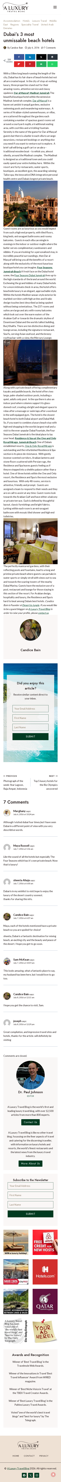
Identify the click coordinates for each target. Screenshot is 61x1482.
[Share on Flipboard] (19, 64)
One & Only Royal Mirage (38, 445)
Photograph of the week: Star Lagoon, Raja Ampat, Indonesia (15, 782)
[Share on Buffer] (52, 57)
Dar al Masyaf (40, 100)
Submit (30, 736)
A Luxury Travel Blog (39, 609)
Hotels (26, 21)
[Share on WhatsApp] (52, 64)
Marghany (19, 811)
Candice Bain (16, 47)
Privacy (44, 1455)
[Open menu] (55, 7)
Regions (14, 24)
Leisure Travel (39, 21)
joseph (17, 1021)
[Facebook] (24, 1475)
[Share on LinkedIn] (30, 57)
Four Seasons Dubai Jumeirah (29, 275)
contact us (43, 612)
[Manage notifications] (53, 1474)
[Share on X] (41, 57)
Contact (29, 1455)
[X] (30, 1475)
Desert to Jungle (30, 605)
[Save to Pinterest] (30, 64)
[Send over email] (41, 64)
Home (16, 1455)
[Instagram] (36, 1475)
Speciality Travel (30, 24)
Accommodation (11, 21)
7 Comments (50, 47)
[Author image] (4, 47)
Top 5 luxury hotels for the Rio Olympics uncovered (46, 782)
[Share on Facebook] (19, 57)
